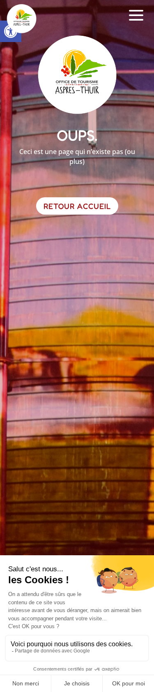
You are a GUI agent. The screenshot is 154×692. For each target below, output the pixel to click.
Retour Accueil (77, 205)
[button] (136, 15)
